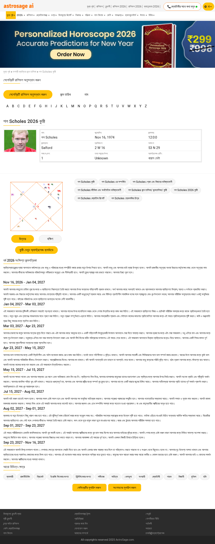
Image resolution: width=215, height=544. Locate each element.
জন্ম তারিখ (65, 94)
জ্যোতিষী (156, 476)
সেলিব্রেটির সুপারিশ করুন (89, 487)
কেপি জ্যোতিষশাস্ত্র (11, 528)
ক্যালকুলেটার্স (131, 15)
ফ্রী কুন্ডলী (7, 518)
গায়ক (169, 476)
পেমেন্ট (148, 513)
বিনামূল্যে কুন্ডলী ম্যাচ (12, 513)
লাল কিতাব (99, 15)
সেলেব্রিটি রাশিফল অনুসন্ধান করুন (28, 94)
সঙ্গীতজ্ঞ (101, 476)
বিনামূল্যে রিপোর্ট (65, 15)
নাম (86, 94)
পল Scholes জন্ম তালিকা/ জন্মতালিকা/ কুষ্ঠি (147, 190)
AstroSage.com (125, 539)
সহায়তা (149, 528)
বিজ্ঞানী (181, 476)
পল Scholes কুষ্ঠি (86, 181)
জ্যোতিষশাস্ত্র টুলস (82, 513)
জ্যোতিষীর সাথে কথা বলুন (181, 7)
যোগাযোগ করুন (81, 528)
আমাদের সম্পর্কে (81, 533)
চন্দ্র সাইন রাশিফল (11, 523)
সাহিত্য (115, 476)
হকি (204, 476)
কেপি (109, 15)
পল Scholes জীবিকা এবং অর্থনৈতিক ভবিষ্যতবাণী (99, 190)
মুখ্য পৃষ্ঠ (90, 6)
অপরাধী (142, 476)
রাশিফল (99, 6)
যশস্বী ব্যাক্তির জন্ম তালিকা (24, 71)
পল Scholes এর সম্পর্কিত (114, 181)
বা (209, 6)
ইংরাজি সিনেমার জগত (59, 476)
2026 (20, 15)
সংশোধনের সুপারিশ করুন (124, 487)
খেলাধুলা (128, 476)
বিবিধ (151, 15)
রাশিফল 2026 (119, 6)
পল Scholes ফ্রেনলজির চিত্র (125, 198)
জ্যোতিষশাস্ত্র (42, 15)
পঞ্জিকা (88, 15)
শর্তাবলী (149, 523)
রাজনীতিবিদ (25, 476)
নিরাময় (78, 15)
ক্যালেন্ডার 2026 (151, 6)
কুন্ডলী (107, 6)
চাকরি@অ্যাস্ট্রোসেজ (155, 533)
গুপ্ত (53, 15)
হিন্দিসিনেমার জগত (83, 476)
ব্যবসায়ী (10, 476)
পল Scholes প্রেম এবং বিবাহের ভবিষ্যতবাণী (152, 181)
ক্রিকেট (40, 476)
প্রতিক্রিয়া (78, 518)
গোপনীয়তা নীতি (152, 518)
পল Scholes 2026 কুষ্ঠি (186, 190)
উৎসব (142, 15)
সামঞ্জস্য (118, 15)
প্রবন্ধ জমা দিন (81, 523)
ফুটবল (193, 476)
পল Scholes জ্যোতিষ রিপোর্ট (91, 198)
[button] (16, 44)
